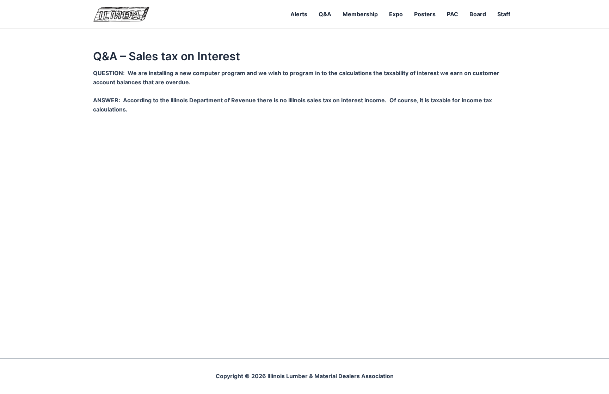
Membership (360, 14)
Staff (503, 14)
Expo (396, 14)
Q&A (325, 14)
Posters (425, 14)
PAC (452, 14)
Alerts (298, 14)
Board (477, 14)
